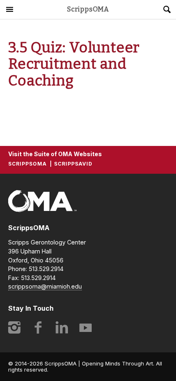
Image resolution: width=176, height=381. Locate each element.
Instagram (14, 327)
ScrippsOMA (88, 9)
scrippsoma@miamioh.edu (45, 286)
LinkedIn (62, 327)
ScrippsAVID (73, 164)
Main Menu (9, 9)
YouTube (85, 327)
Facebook (38, 327)
